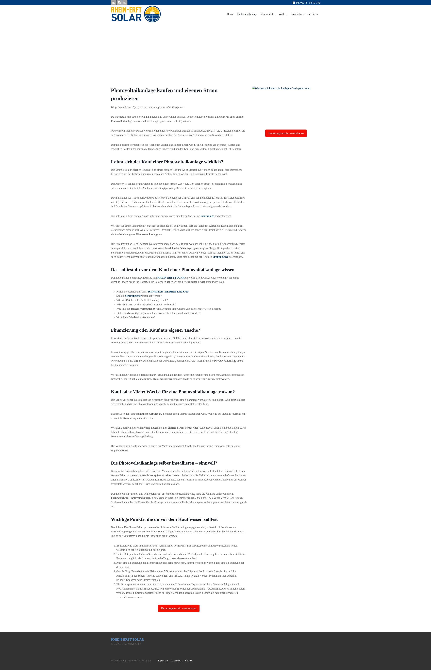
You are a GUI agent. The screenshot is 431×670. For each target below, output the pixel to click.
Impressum (162, 660)
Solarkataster (298, 14)
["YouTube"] (113, 2)
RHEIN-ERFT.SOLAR (171, 277)
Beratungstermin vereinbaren (178, 608)
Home (230, 14)
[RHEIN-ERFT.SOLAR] (136, 14)
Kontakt (189, 660)
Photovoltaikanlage (247, 14)
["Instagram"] (119, 2)
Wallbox (283, 14)
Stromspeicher (268, 14)
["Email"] (124, 2)
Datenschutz (176, 660)
